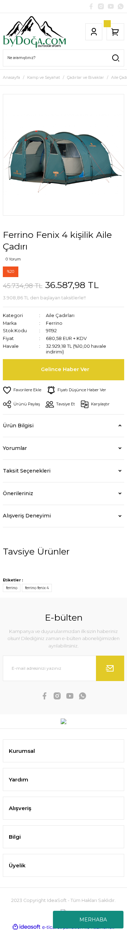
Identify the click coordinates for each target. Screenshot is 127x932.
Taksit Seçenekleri (26, 471)
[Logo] (34, 32)
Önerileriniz (18, 493)
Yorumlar (15, 448)
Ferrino (54, 323)
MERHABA (93, 919)
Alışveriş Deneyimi (27, 515)
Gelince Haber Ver (65, 369)
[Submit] (110, 668)
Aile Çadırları (60, 315)
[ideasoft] (26, 927)
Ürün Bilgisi (18, 425)
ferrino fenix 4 (37, 588)
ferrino (11, 588)
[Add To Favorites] (22, 390)
